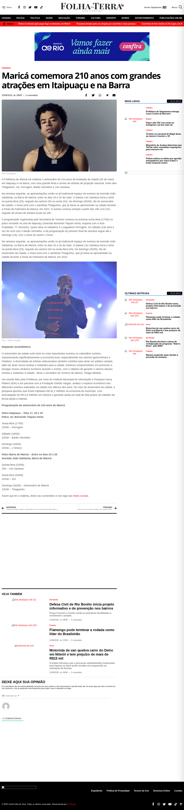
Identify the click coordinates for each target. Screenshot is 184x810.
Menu (9, 7)
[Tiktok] (174, 804)
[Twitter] (30, 7)
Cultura (95, 18)
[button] (86, 95)
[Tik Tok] (41, 7)
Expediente (96, 790)
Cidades (6, 18)
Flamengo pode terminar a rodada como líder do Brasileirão (163, 318)
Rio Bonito (53, 600)
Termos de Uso (141, 790)
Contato (178, 790)
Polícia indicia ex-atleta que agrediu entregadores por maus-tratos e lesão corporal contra (163, 160)
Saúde (49, 18)
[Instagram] (24, 7)
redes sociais (80, 495)
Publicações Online (171, 18)
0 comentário (32, 95)
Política (35, 18)
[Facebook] (19, 7)
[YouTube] (36, 7)
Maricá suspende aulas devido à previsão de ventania (162, 356)
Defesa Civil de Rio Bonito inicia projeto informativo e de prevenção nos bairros (81, 606)
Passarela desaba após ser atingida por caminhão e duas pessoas (106, 24)
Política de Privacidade (118, 790)
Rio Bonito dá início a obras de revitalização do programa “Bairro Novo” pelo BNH (163, 343)
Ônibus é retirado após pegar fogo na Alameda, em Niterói (44, 24)
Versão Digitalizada (152, 7)
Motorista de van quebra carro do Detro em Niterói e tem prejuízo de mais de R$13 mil (81, 654)
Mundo (125, 18)
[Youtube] (169, 804)
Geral (51, 646)
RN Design (71, 804)
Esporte (111, 18)
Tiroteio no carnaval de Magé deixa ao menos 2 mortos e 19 (163, 135)
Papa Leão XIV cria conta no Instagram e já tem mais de (160, 123)
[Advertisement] (59, 551)
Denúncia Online (161, 790)
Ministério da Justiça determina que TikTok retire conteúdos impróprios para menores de (164, 147)
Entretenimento (144, 18)
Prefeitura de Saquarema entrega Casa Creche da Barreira (162, 112)
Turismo (80, 18)
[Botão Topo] (180, 804)
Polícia (20, 18)
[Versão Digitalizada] (164, 7)
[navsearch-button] (175, 7)
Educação (64, 18)
